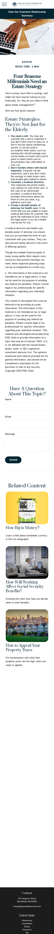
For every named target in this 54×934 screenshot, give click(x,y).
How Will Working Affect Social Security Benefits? (25, 587)
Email (8, 416)
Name (8, 399)
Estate (27, 926)
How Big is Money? (22, 527)
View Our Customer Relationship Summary (27, 14)
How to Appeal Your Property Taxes (23, 647)
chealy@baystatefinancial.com (27, 906)
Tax (27, 932)
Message (10, 434)
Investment (27, 923)
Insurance (27, 929)
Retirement (27, 920)
